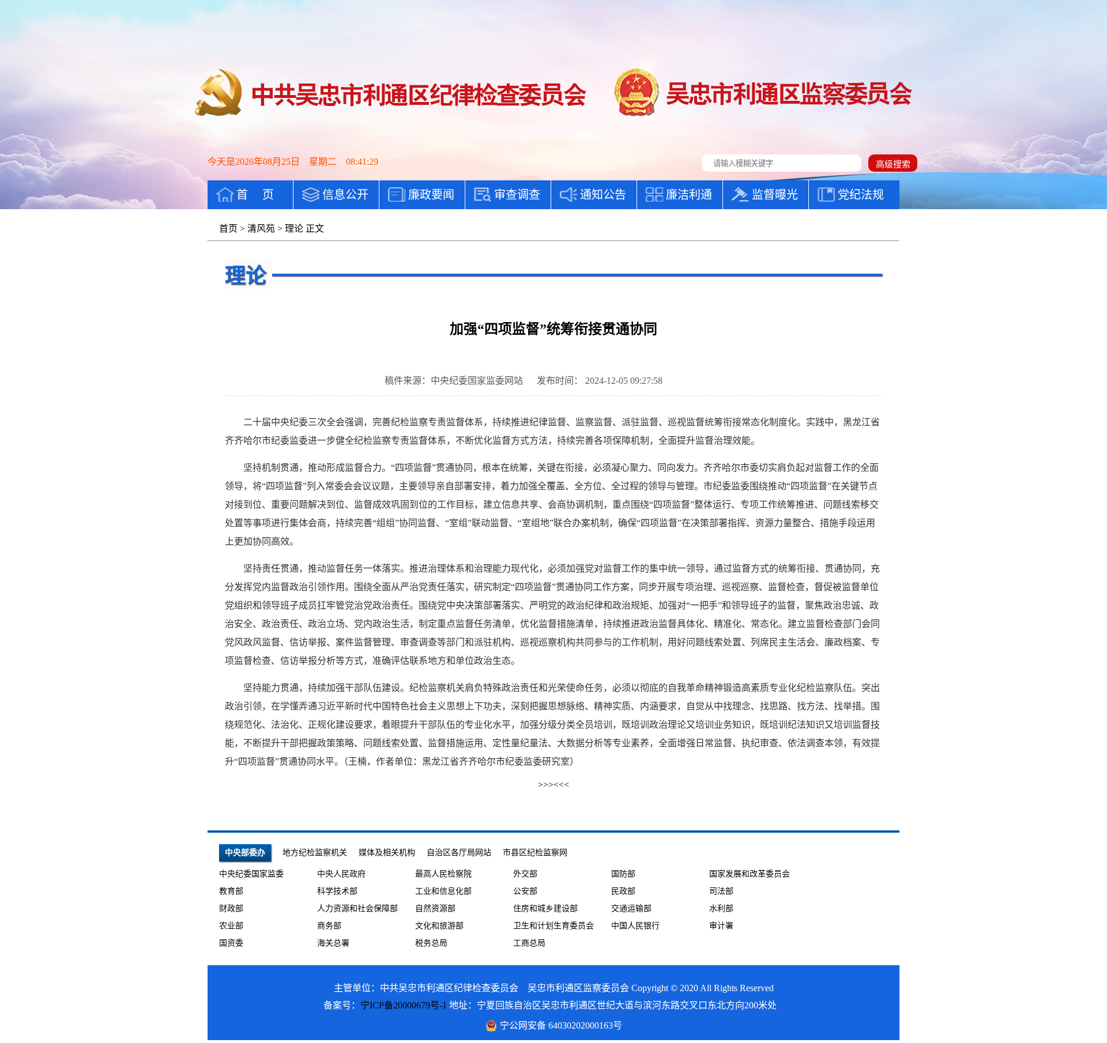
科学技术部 (337, 891)
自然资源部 (435, 908)
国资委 (231, 943)
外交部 (525, 874)
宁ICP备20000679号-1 (403, 1005)
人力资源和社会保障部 (357, 908)
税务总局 (431, 943)
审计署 (721, 925)
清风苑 (261, 228)
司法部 (721, 891)
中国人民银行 (635, 925)
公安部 (525, 891)
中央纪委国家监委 (251, 874)
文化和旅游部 (439, 925)
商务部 (329, 925)
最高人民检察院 (443, 874)
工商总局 (529, 943)
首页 (228, 228)
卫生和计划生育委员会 (553, 925)
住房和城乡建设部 (545, 908)
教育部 (231, 891)
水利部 (721, 908)
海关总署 (333, 943)
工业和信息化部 (443, 891)
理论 (294, 228)
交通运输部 (631, 908)
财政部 (231, 908)
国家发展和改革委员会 (749, 874)
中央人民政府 (341, 874)
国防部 (623, 874)
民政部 (623, 891)
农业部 (231, 925)
